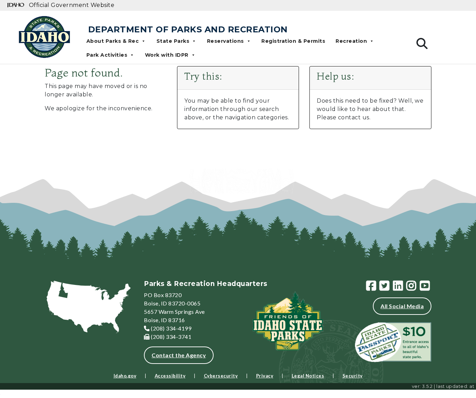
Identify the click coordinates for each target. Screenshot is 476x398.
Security (353, 376)
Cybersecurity (221, 376)
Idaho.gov (125, 376)
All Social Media (402, 306)
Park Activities (107, 55)
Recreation (351, 41)
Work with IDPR (167, 55)
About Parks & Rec (112, 41)
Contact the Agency (179, 355)
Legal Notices (308, 376)
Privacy (265, 376)
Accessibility (170, 376)
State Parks (173, 41)
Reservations (225, 41)
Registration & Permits (293, 41)
